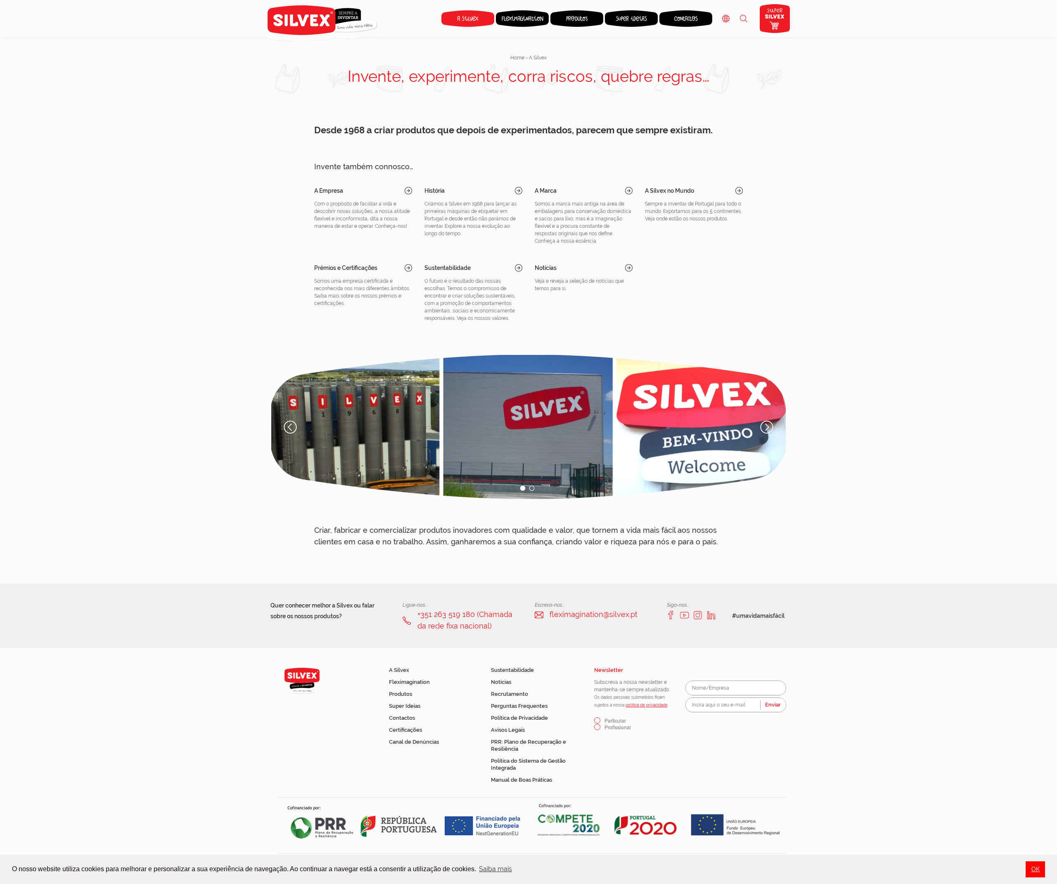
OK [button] (1035, 868)
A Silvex (399, 670)
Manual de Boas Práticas (521, 780)
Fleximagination (409, 682)
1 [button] (522, 488)
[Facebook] (671, 614)
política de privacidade (647, 705)
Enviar (773, 705)
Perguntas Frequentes (519, 706)
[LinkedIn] (711, 614)
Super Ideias (404, 706)
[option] (528, 427)
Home (517, 58)
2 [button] (532, 488)
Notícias (501, 682)
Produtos (400, 694)
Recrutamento (509, 694)
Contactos (402, 718)
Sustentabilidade (512, 670)
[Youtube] (684, 614)
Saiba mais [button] (495, 869)
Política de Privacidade (519, 718)
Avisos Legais (508, 730)
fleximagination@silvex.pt (594, 614)
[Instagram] (697, 614)
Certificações (405, 730)
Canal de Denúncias (414, 742)
